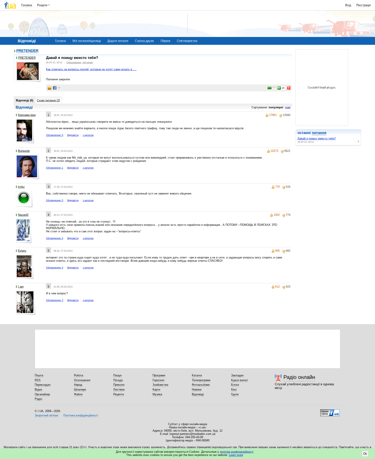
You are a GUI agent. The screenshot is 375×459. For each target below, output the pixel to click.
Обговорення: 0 (54, 200)
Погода (118, 380)
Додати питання (117, 40)
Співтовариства (187, 40)
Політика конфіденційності (80, 415)
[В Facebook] (54, 88)
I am (21, 286)
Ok (365, 453)
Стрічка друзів (144, 40)
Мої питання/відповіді (86, 40)
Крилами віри (27, 115)
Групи (234, 394)
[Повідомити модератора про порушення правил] (288, 88)
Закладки (237, 375)
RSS (38, 380)
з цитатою (88, 135)
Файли (78, 394)
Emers (22, 250)
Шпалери (80, 389)
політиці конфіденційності (236, 451)
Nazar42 (23, 214)
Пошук (117, 375)
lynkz (21, 186)
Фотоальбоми (201, 384)
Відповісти (73, 135)
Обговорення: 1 (54, 167)
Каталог (197, 375)
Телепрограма (201, 380)
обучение (87, 62)
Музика (157, 394)
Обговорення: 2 (54, 300)
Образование (73, 62)
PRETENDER (27, 51)
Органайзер (42, 394)
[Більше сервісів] (59, 88)
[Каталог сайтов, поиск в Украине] (329, 411)
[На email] (49, 88)
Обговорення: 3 (54, 267)
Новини (196, 389)
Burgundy (24, 150)
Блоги (235, 384)
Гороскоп (158, 380)
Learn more (236, 455)
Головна (26, 5)
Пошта (39, 375)
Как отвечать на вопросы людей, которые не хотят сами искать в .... (91, 69)
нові (287, 107)
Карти (156, 389)
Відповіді (198, 394)
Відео (38, 389)
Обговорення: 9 (54, 135)
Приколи (118, 384)
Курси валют (239, 380)
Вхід (348, 5)
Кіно (234, 389)
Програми (159, 375)
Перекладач (43, 384)
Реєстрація (363, 5)
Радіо (38, 398)
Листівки (119, 389)
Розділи (42, 5)
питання (319, 133)
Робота (78, 375)
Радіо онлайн (299, 377)
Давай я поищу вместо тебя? (317, 138)
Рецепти (118, 394)
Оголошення (82, 380)
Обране (165, 40)
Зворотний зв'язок (46, 415)
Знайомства (160, 384)
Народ (78, 384)
